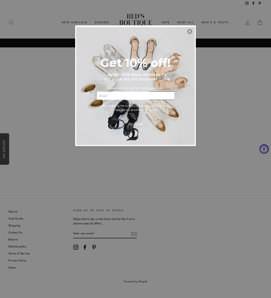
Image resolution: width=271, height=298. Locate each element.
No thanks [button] (136, 124)
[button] (189, 31)
